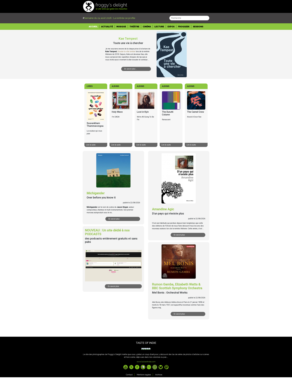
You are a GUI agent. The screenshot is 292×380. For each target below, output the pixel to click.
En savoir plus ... (130, 69)
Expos (171, 26)
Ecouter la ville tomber (126, 51)
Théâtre (134, 26)
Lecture (159, 26)
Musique (121, 26)
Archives (158, 375)
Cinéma (147, 26)
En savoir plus (114, 219)
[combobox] (189, 18)
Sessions (198, 26)
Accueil (94, 26)
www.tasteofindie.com (146, 362)
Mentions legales (144, 375)
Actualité (107, 26)
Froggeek (183, 26)
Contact (129, 375)
